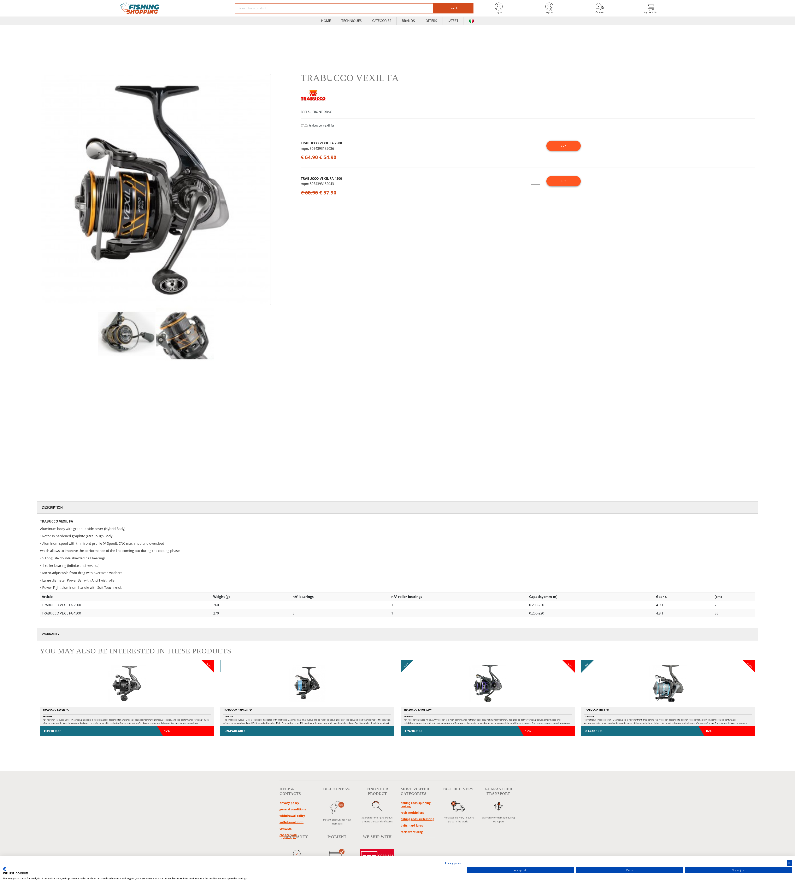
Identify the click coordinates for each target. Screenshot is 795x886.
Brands (408, 20)
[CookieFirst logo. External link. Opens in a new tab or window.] (4, 869)
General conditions (292, 809)
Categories (381, 20)
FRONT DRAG (322, 112)
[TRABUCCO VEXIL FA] (155, 189)
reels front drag (412, 832)
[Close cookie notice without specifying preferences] (789, 863)
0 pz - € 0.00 (650, 12)
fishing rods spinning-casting (416, 804)
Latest (453, 20)
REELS (305, 112)
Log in (499, 12)
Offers (431, 20)
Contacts (599, 12)
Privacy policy (289, 803)
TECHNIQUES (351, 20)
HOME (326, 20)
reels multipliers (412, 813)
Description (52, 507)
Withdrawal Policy (292, 816)
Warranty (50, 634)
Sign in (549, 12)
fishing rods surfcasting (417, 819)
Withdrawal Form (291, 822)
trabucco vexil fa (321, 125)
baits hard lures (412, 825)
